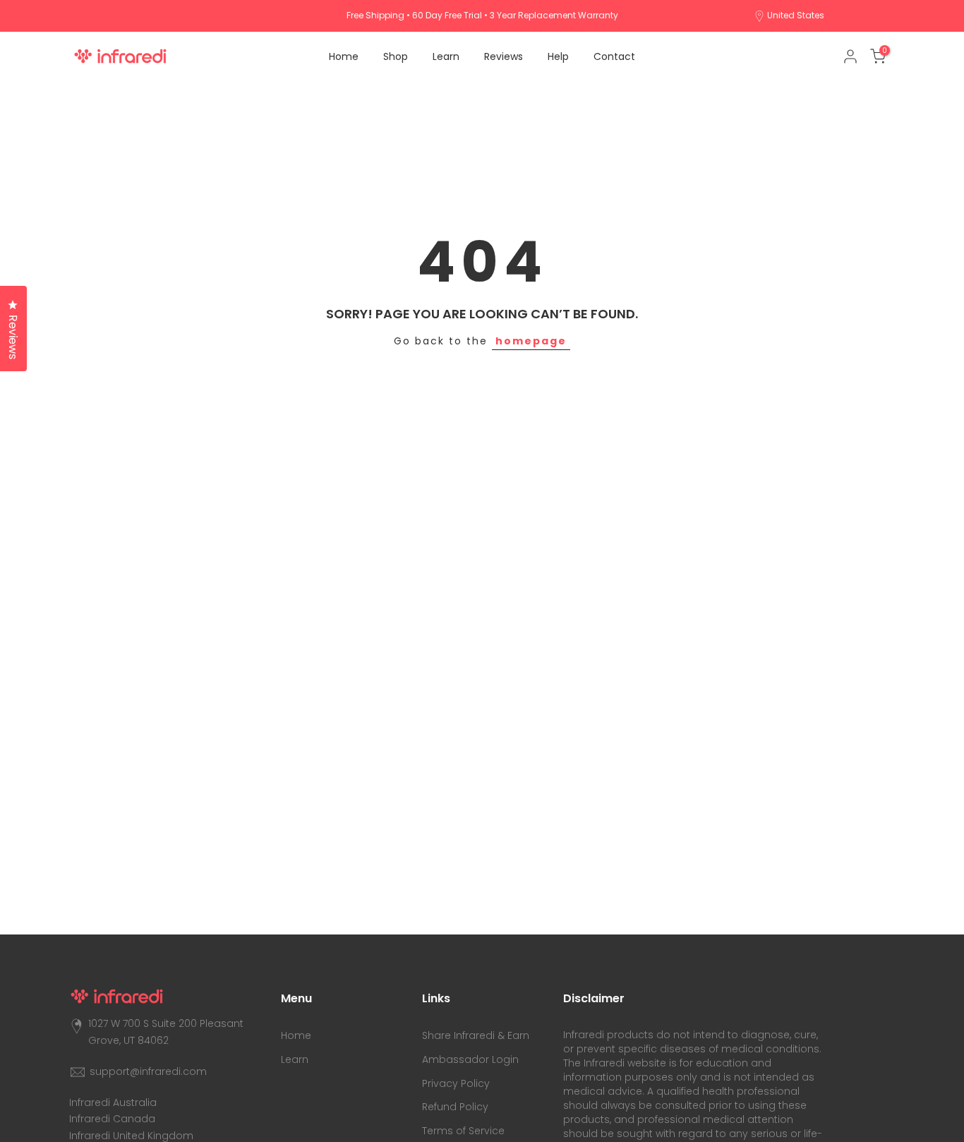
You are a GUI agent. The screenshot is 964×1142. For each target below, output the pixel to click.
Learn (446, 56)
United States (795, 15)
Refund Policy (455, 1107)
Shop (395, 56)
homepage (531, 341)
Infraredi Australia (113, 1102)
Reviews (503, 56)
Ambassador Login (470, 1059)
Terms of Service (463, 1131)
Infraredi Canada (112, 1119)
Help (558, 56)
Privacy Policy (456, 1083)
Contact (614, 56)
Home (344, 56)
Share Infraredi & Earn (475, 1035)
